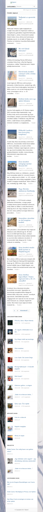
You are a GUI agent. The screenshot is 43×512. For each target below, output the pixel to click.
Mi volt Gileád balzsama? (24, 49)
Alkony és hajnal (19, 435)
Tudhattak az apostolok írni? (27, 18)
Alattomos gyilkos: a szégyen (23, 385)
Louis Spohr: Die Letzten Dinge (24, 357)
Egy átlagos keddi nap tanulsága (24, 339)
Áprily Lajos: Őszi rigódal (22, 403)
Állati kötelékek (19, 348)
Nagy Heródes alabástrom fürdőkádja (27, 190)
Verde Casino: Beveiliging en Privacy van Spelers (21, 492)
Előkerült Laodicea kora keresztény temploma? (25, 132)
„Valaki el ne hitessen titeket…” (24, 394)
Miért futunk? (18, 376)
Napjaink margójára (20, 426)
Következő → (24, 310)
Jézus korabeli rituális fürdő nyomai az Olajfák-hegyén (26, 249)
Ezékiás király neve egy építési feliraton (27, 100)
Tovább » (18, 43)
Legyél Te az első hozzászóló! (26, 23)
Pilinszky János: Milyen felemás (24, 320)
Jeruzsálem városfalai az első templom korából (26, 220)
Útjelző (26, 509)
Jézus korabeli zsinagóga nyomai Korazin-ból (25, 163)
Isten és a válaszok (20, 417)
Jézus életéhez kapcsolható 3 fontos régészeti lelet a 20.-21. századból (27, 277)
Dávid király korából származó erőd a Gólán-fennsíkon (27, 73)
